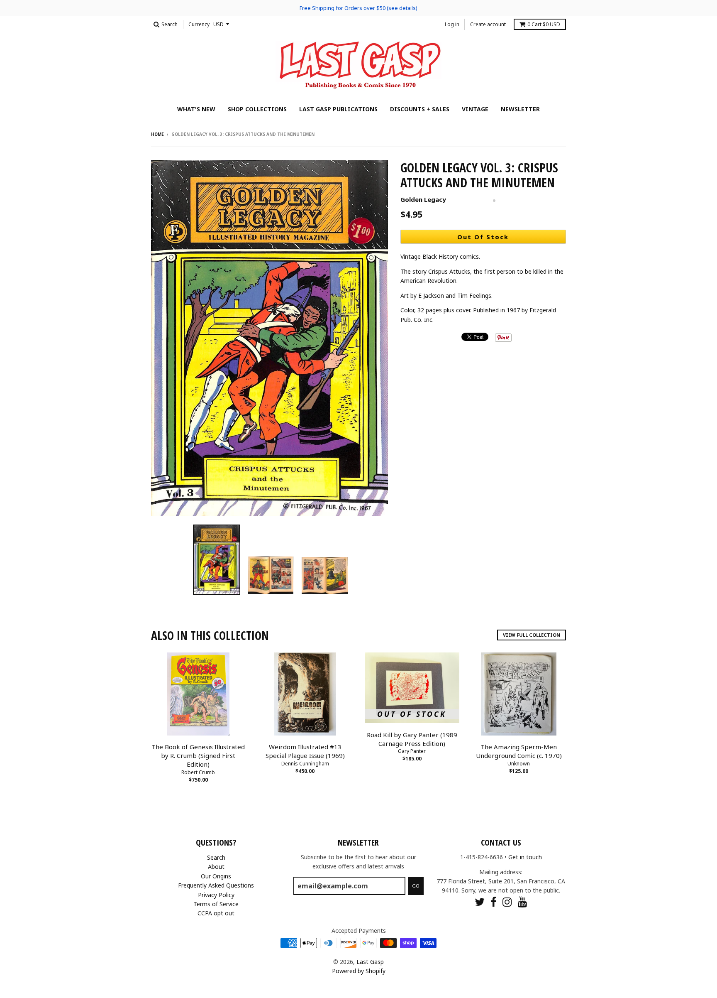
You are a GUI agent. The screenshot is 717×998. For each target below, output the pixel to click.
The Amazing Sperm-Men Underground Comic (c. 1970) (519, 751)
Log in (452, 24)
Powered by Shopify (358, 971)
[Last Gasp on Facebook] (493, 902)
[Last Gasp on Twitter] (480, 902)
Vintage (475, 109)
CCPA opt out (216, 913)
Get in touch (525, 857)
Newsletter (520, 109)
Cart (543, 24)
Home (157, 134)
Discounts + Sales (419, 109)
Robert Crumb (198, 772)
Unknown (518, 763)
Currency (199, 24)
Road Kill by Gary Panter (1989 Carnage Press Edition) (412, 739)
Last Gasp (370, 962)
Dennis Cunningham (305, 763)
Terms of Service (216, 904)
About (216, 866)
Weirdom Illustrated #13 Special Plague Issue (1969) (305, 751)
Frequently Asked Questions (216, 885)
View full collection (531, 635)
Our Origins (216, 876)
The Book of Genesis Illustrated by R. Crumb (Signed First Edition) (198, 755)
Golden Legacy (423, 199)
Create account (488, 24)
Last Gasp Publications (338, 109)
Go (415, 886)
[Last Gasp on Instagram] (507, 902)
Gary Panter (412, 751)
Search (216, 857)
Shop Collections (257, 109)
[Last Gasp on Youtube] (522, 902)
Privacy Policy (216, 895)
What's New (196, 109)
